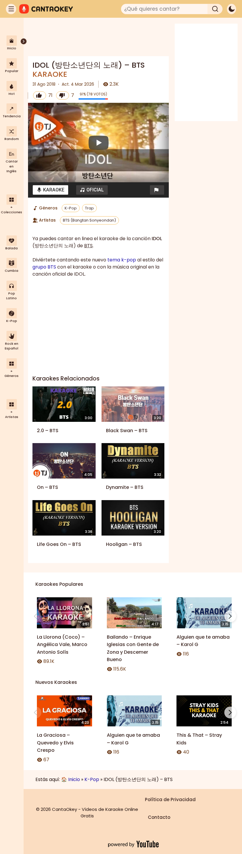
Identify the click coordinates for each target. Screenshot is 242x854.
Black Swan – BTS (127, 430)
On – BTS (47, 487)
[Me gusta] (39, 95)
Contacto (159, 817)
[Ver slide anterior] (35, 616)
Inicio (74, 779)
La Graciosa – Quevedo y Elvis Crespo (55, 743)
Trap (89, 208)
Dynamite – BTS (124, 487)
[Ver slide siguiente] (230, 616)
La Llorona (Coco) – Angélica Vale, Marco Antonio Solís (62, 644)
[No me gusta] (62, 95)
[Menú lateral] (11, 9)
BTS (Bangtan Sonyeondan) (89, 220)
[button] (157, 190)
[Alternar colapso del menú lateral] (24, 41)
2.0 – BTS (47, 430)
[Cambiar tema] (231, 9)
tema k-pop (121, 259)
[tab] (50, 190)
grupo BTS (44, 266)
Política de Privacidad (170, 799)
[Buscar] (215, 9)
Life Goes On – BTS (59, 544)
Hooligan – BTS (124, 544)
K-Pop (71, 208)
